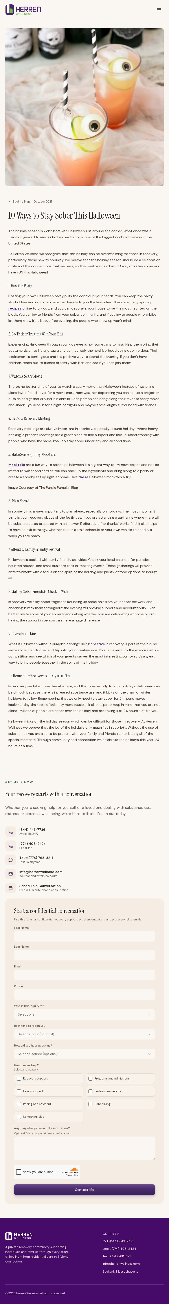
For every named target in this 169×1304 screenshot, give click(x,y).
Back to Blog (21, 201)
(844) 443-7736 (32, 830)
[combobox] (84, 1014)
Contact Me (84, 1190)
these (83, 477)
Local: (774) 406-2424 (119, 1249)
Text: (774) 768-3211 (36, 858)
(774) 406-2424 (32, 844)
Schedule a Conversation (40, 886)
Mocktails (16, 464)
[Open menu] (159, 9)
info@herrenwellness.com (40, 872)
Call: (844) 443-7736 (118, 1241)
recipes (15, 308)
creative (97, 644)
